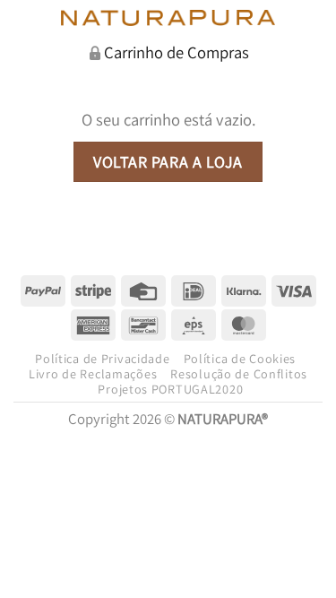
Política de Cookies (240, 359)
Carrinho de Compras (176, 52)
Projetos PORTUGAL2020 (170, 389)
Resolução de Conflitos (238, 374)
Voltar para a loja (168, 162)
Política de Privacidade (102, 359)
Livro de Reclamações (93, 374)
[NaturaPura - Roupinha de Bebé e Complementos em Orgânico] (168, 18)
